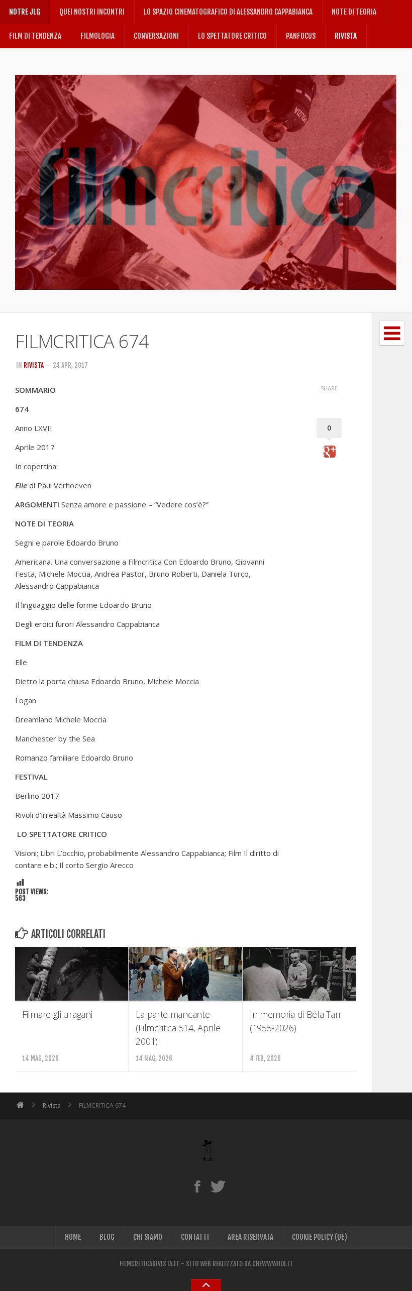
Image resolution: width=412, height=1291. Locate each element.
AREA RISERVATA (250, 1237)
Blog (107, 1237)
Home (73, 1237)
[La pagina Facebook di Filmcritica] (197, 1186)
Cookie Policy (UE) (319, 1237)
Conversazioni (156, 36)
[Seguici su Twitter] (218, 1186)
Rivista (346, 36)
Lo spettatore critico (232, 36)
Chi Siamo (147, 1237)
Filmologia (97, 36)
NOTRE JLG (24, 12)
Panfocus (301, 36)
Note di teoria (354, 12)
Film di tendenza (35, 36)
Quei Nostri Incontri (92, 12)
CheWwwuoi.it (272, 1264)
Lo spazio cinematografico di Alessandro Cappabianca (228, 12)
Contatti (195, 1237)
